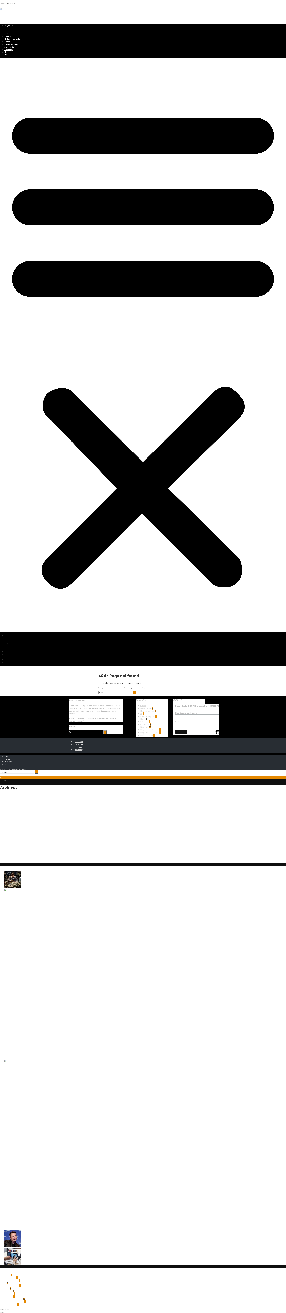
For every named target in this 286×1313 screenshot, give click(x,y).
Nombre (178, 722)
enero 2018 (9, 832)
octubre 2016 (9, 846)
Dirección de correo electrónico (186, 713)
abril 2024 (8, 811)
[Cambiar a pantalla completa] (3, 1309)
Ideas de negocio (16, 28)
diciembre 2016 (10, 843)
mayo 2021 (8, 827)
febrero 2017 (9, 837)
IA (141, 713)
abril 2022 (8, 824)
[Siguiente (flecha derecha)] (3, 1312)
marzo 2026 (9, 797)
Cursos (143, 705)
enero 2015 (9, 856)
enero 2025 (9, 803)
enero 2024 (9, 819)
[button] (143, 345)
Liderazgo (8, 49)
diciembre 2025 (11, 800)
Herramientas (145, 708)
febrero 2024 (9, 816)
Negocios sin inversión (18, 33)
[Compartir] (5, 1309)
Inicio (6, 756)
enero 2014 (9, 859)
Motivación (9, 47)
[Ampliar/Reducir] (1, 1309)
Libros (7, 41)
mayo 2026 (9, 795)
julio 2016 (8, 854)
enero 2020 (9, 829)
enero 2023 (9, 821)
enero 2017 (9, 840)
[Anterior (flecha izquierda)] (1, 1312)
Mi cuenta (8, 761)
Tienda (7, 36)
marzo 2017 (9, 835)
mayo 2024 (9, 808)
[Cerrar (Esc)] (8, 1309)
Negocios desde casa (18, 31)
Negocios (8, 25)
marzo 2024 (9, 813)
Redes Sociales (11, 44)
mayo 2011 (8, 862)
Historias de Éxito (12, 39)
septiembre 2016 (11, 848)
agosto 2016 (9, 851)
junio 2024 (8, 805)
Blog (6, 764)
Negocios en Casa (7, 3)
